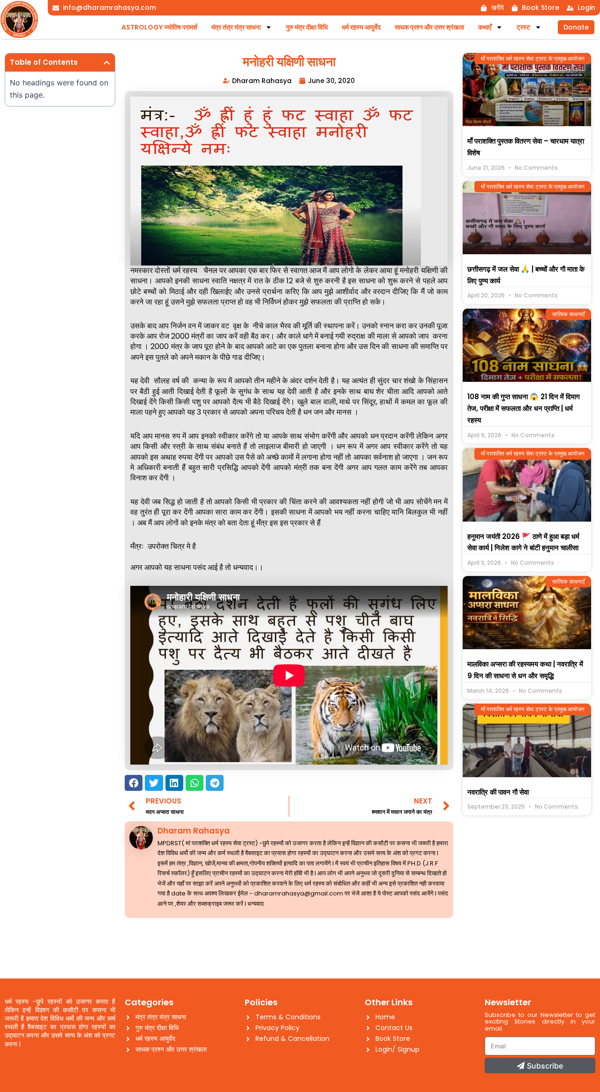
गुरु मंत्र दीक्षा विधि (307, 27)
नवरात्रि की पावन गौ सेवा (498, 792)
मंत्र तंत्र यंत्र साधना (236, 27)
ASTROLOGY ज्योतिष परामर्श (159, 27)
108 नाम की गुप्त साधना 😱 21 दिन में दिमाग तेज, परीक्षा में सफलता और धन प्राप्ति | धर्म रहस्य (523, 408)
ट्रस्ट (523, 27)
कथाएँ (484, 27)
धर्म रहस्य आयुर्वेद (361, 27)
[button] (106, 62)
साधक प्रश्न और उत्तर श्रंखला (429, 27)
